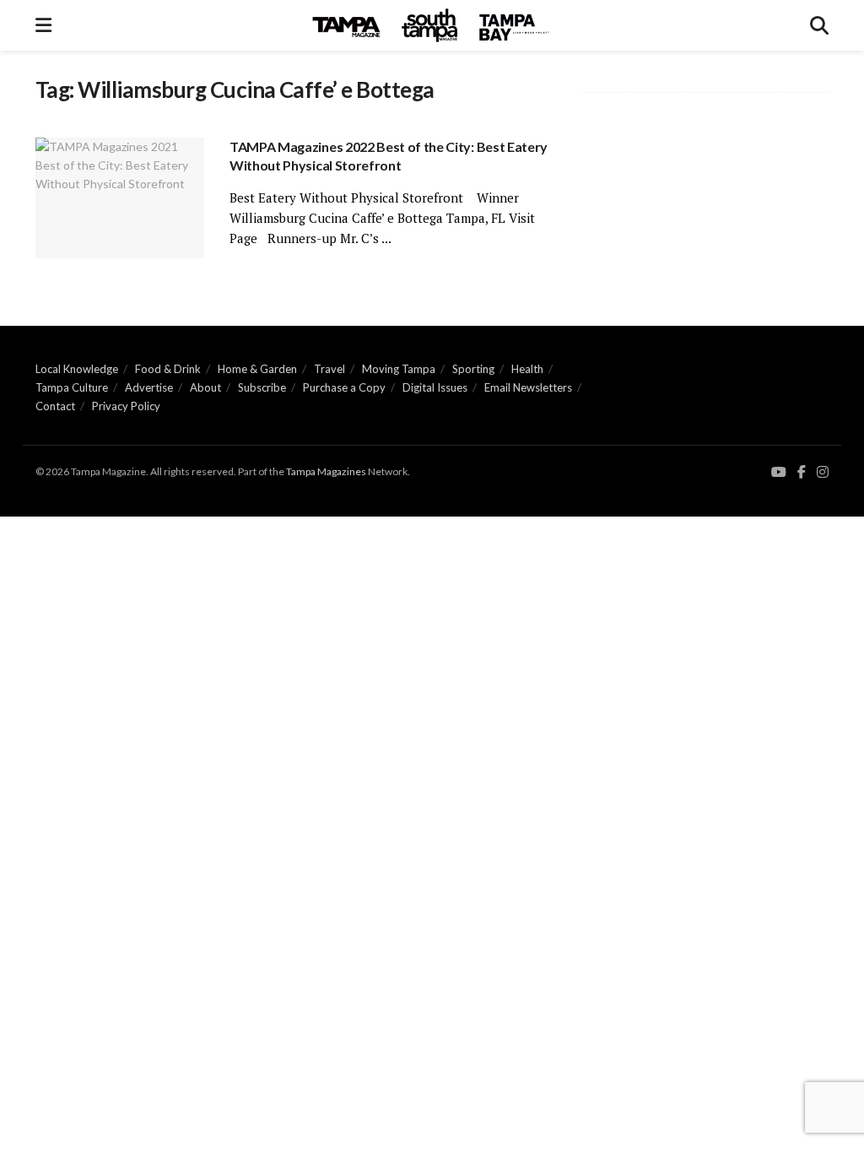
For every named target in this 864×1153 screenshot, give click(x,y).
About (205, 387)
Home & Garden (257, 369)
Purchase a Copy (344, 387)
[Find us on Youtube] (778, 472)
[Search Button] (819, 25)
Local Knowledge (76, 369)
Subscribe (262, 387)
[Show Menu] (43, 25)
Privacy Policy (126, 406)
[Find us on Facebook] (801, 472)
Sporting (473, 369)
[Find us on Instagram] (823, 472)
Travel (329, 369)
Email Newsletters (528, 387)
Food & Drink (168, 369)
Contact (55, 406)
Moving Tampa (398, 369)
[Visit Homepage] (431, 25)
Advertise (149, 387)
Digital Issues (434, 387)
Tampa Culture (71, 387)
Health (527, 369)
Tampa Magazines (326, 471)
